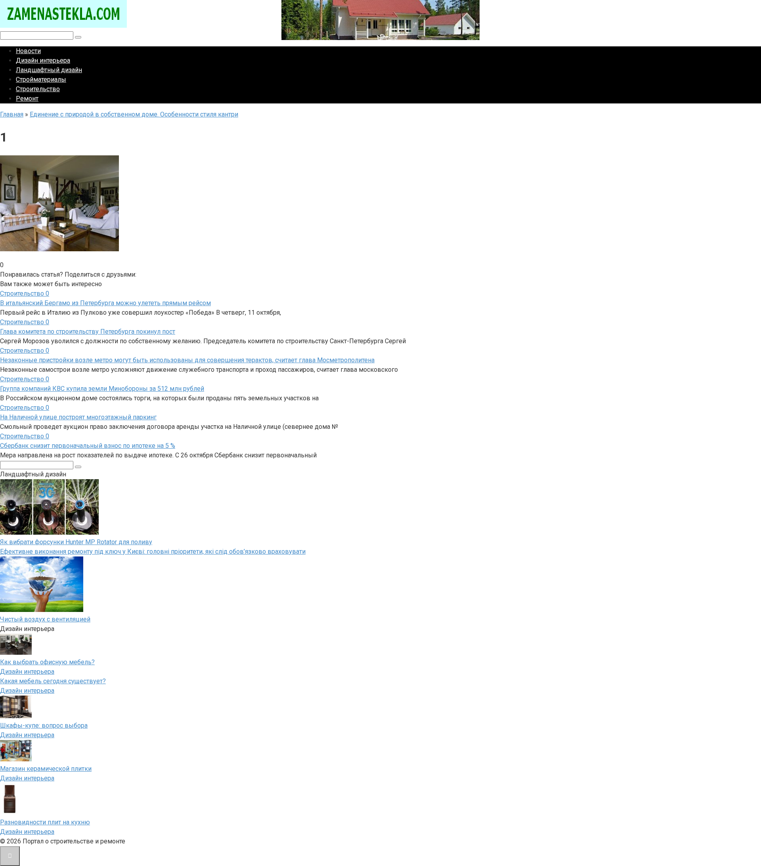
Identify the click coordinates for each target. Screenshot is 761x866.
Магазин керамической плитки (46, 768)
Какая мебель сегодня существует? (53, 681)
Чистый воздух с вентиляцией (45, 619)
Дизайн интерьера (43, 60)
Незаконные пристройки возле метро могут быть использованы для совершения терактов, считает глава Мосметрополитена (187, 360)
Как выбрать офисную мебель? (47, 662)
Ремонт (27, 98)
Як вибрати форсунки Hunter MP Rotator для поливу (76, 542)
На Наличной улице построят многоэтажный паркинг (78, 417)
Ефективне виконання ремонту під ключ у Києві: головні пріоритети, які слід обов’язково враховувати (153, 551)
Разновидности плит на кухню (45, 822)
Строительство (38, 89)
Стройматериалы (41, 79)
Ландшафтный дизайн (49, 70)
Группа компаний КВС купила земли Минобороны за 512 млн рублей (102, 388)
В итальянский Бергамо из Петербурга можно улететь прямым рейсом (105, 303)
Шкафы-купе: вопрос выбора (44, 725)
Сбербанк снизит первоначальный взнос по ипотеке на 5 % (87, 445)
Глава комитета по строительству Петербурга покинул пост (87, 331)
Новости (28, 51)
